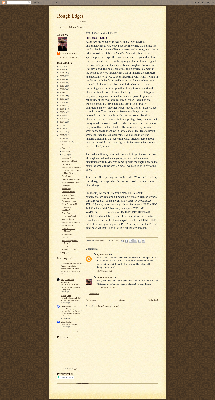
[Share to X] (135, 241)
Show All (79, 332)
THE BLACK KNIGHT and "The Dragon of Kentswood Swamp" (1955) (71, 287)
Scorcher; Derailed (69, 249)
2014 (62, 105)
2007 (62, 128)
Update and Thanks (69, 216)
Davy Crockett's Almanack (67, 281)
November (66, 144)
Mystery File (66, 295)
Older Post (153, 299)
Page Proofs (66, 176)
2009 (62, 122)
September (66, 151)
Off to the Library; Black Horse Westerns (71, 171)
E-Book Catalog (76, 27)
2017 (62, 95)
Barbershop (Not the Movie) (70, 241)
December (66, 141)
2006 (62, 131)
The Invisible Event (68, 306)
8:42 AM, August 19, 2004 (105, 271)
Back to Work (67, 164)
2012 (62, 112)
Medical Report (68, 219)
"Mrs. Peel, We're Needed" (68, 229)
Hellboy (65, 246)
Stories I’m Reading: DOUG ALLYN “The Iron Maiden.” (71, 299)
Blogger (74, 368)
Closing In (66, 185)
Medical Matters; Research (72, 167)
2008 (62, 125)
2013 (62, 109)
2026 (62, 66)
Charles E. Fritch (68, 191)
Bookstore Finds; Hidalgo (72, 182)
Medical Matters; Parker (71, 222)
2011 (62, 115)
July (64, 252)
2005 (62, 135)
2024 (62, 72)
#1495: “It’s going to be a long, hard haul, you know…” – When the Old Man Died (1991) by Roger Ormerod (71, 312)
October (65, 148)
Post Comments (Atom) (108, 306)
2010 (62, 118)
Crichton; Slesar (68, 195)
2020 (62, 86)
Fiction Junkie (67, 225)
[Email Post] (122, 240)
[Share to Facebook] (139, 241)
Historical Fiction (68, 198)
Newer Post (91, 299)
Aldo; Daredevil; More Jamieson (70, 205)
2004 (62, 138)
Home (61, 27)
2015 (62, 102)
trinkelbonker (66, 322)
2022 (62, 79)
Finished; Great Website (71, 179)
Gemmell (65, 237)
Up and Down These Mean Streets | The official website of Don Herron (71, 266)
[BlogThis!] (131, 241)
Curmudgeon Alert (69, 201)
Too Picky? (66, 158)
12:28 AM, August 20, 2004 (106, 287)
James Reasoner (68, 53)
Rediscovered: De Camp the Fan (71, 272)
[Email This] (126, 241)
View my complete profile (67, 57)
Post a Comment (94, 294)
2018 (62, 92)
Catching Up (67, 210)
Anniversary (66, 188)
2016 (62, 99)
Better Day (66, 213)
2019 (62, 89)
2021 (62, 82)
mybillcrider (103, 254)
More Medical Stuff (69, 161)
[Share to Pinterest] (143, 241)
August (65, 154)
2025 (62, 69)
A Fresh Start (67, 234)
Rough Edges (70, 15)
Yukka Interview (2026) (69, 324)
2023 (62, 76)
